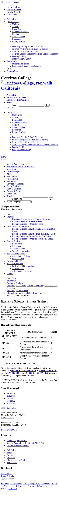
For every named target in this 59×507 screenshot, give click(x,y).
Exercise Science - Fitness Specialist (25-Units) (32, 239)
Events (9, 455)
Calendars (16, 246)
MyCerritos (17, 24)
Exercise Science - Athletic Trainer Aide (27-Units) (34, 234)
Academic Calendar (20, 31)
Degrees (10, 216)
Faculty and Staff (14, 261)
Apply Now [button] (12, 61)
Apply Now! (6, 473)
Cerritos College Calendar (35, 54)
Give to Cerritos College (17, 460)
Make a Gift (12, 169)
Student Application (20, 64)
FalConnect (12, 462)
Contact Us (11, 440)
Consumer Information (37, 486)
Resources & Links (15, 263)
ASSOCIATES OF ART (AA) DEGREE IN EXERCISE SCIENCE (29, 371)
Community (12, 14)
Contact (10, 273)
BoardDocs (17, 29)
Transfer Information (21, 251)
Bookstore (16, 39)
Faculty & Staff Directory (27, 46)
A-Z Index (11, 19)
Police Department (9, 430)
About (9, 174)
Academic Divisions (15, 283)
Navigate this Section (10, 207)
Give (9, 69)
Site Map (5, 483)
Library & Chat (18, 41)
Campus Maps (13, 71)
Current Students (14, 9)
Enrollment (17, 244)
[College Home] (29, 88)
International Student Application (26, 66)
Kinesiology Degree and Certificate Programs (26, 293)
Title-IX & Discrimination (18, 445)
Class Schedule (18, 36)
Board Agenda (7, 476)
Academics (11, 181)
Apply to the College (21, 256)
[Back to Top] (8, 478)
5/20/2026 (13, 488)
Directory (11, 457)
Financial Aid (12, 179)
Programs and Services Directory (30, 49)
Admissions (12, 176)
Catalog (15, 34)
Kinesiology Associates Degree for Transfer (31, 219)
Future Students (13, 7)
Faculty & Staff (13, 12)
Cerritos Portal (25, 51)
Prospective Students (16, 253)
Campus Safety (21, 59)
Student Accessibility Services (20, 443)
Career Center (18, 268)
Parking (19, 56)
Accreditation (16, 483)
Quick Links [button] (13, 21)
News (9, 452)
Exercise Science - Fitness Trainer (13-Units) (31, 236)
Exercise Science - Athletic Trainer (27, 221)
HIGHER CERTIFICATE (23, 370)
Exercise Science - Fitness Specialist (27, 224)
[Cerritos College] (9, 408)
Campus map (7, 417)
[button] (9, 102)
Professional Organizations (23, 266)
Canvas (15, 26)
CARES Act (38, 443)
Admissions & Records (22, 271)
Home (9, 214)
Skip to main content (10, 2)
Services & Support (15, 184)
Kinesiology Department (17, 290)
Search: (15, 105)
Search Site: (17, 199)
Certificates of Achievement (19, 226)
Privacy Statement (42, 483)
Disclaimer (28, 483)
